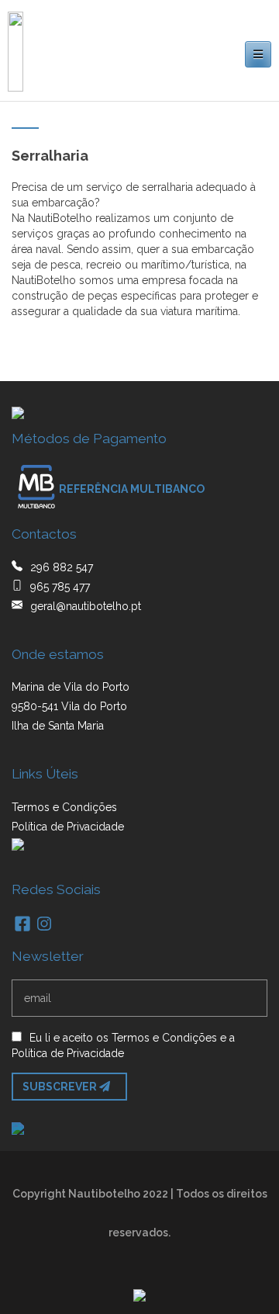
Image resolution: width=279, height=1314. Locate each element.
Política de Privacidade (68, 826)
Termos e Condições (64, 807)
